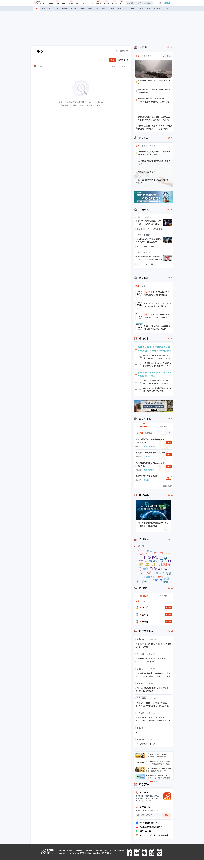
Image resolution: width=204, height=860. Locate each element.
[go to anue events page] (156, 3)
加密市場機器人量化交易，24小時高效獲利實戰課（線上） (157, 305)
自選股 (166, 8)
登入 (163, 3)
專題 (141, 8)
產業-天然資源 (149, 470)
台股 (57, 3)
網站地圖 (113, 850)
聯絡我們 (99, 850)
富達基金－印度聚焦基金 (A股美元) (150, 452)
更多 (168, 56)
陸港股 (71, 3)
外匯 (84, 3)
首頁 (44, 3)
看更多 (169, 47)
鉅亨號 (114, 3)
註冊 (167, 3)
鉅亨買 (106, 3)
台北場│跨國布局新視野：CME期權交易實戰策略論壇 (157, 294)
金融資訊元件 (88, 850)
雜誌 (148, 8)
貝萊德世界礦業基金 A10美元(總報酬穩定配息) (149, 464)
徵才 (105, 850)
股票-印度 (147, 456)
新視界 (133, 8)
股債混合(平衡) (149, 446)
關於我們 (62, 850)
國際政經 (148, 217)
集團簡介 (70, 850)
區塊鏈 (111, 8)
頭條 (36, 8)
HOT (146, 292)
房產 (119, 8)
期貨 (103, 8)
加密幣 (98, 3)
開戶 (169, 478)
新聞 (51, 3)
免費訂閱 (166, 815)
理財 (126, 8)
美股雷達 (147, 235)
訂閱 (121, 3)
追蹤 (112, 60)
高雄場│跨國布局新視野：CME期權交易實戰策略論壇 (157, 316)
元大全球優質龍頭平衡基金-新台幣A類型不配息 (149, 441)
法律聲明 (121, 850)
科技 (57, 8)
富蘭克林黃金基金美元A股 (146, 476)
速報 (83, 8)
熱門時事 (74, 8)
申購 (169, 442)
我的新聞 (156, 8)
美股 (63, 3)
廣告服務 (79, 850)
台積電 (145, 614)
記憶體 (145, 607)
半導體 (145, 621)
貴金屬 (146, 480)
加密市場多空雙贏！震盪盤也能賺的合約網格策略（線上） (157, 327)
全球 (91, 3)
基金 (78, 3)
